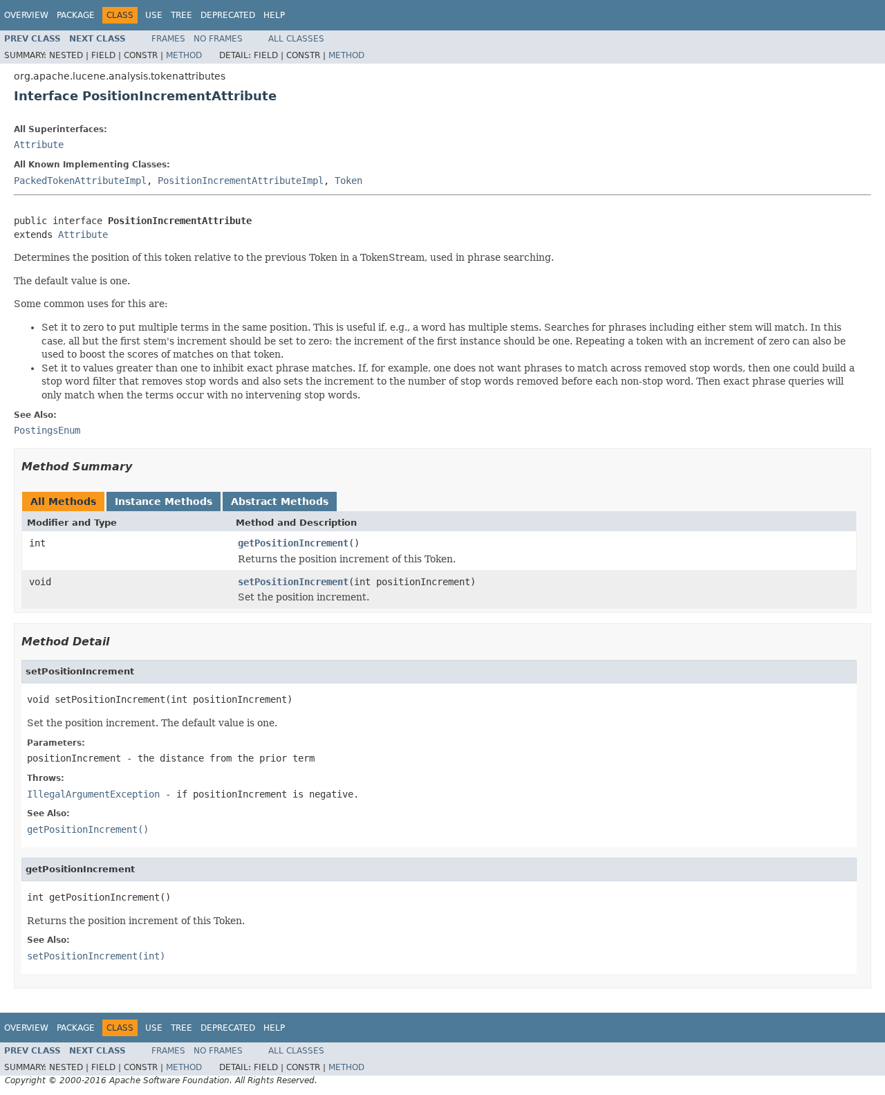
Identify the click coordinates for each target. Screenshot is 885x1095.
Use (153, 15)
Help (274, 15)
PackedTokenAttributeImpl (80, 180)
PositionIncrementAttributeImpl (241, 180)
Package (76, 15)
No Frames (218, 39)
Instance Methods (163, 501)
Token (348, 180)
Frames (168, 39)
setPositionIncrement (293, 581)
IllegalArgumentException (93, 794)
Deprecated (228, 15)
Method (184, 55)
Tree (181, 15)
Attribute (39, 144)
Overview (26, 15)
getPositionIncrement (293, 543)
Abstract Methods (279, 501)
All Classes (296, 39)
